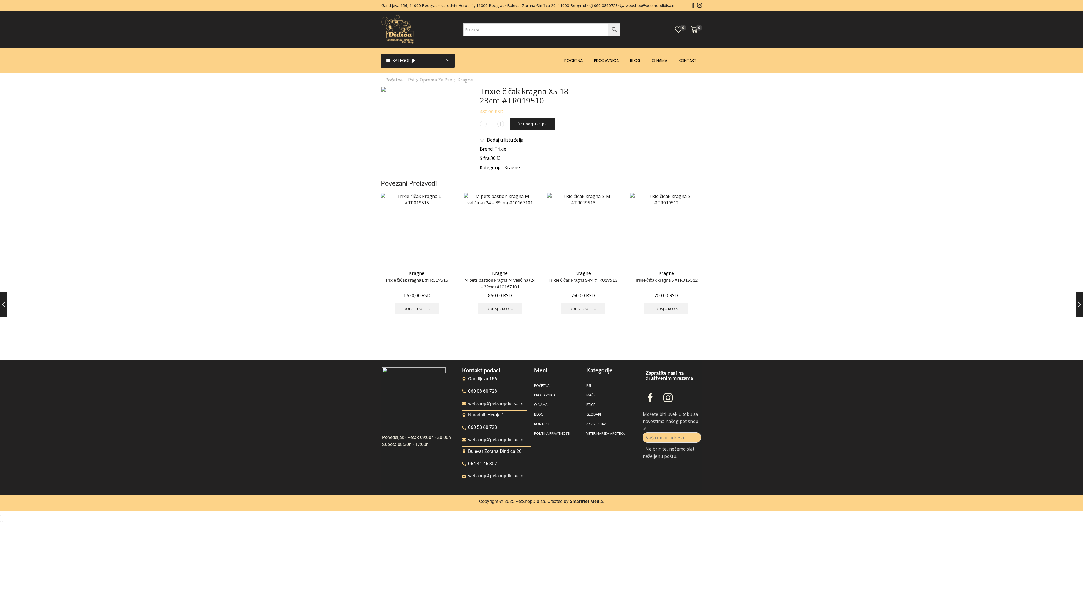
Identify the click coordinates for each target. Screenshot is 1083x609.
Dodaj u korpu (534, 124)
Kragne (465, 80)
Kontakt (688, 60)
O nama (659, 60)
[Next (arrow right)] (2, 521)
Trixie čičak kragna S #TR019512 (666, 280)
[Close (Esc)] (0, 515)
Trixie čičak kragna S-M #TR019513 (583, 280)
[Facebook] (693, 5)
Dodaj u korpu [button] (417, 308)
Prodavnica (606, 60)
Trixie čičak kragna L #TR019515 (416, 280)
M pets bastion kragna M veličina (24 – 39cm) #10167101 (500, 283)
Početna (573, 60)
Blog (635, 60)
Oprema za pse (436, 80)
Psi (411, 80)
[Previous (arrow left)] (0, 521)
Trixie (500, 149)
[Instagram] (699, 5)
